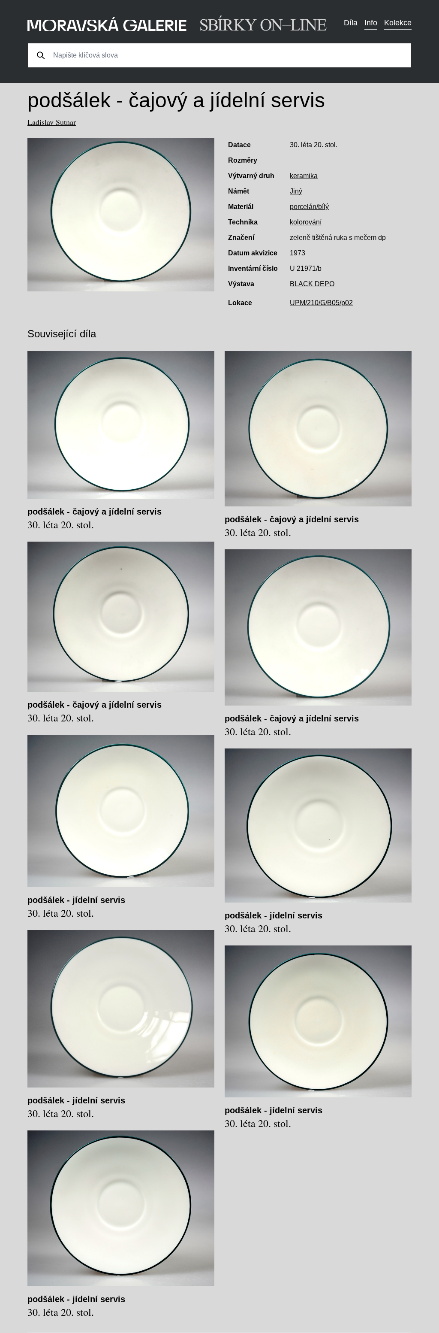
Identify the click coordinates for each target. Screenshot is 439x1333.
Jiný (296, 191)
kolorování (306, 222)
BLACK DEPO (312, 284)
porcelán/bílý (309, 206)
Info (370, 22)
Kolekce (398, 22)
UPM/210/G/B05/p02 (321, 302)
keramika (304, 175)
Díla (351, 22)
